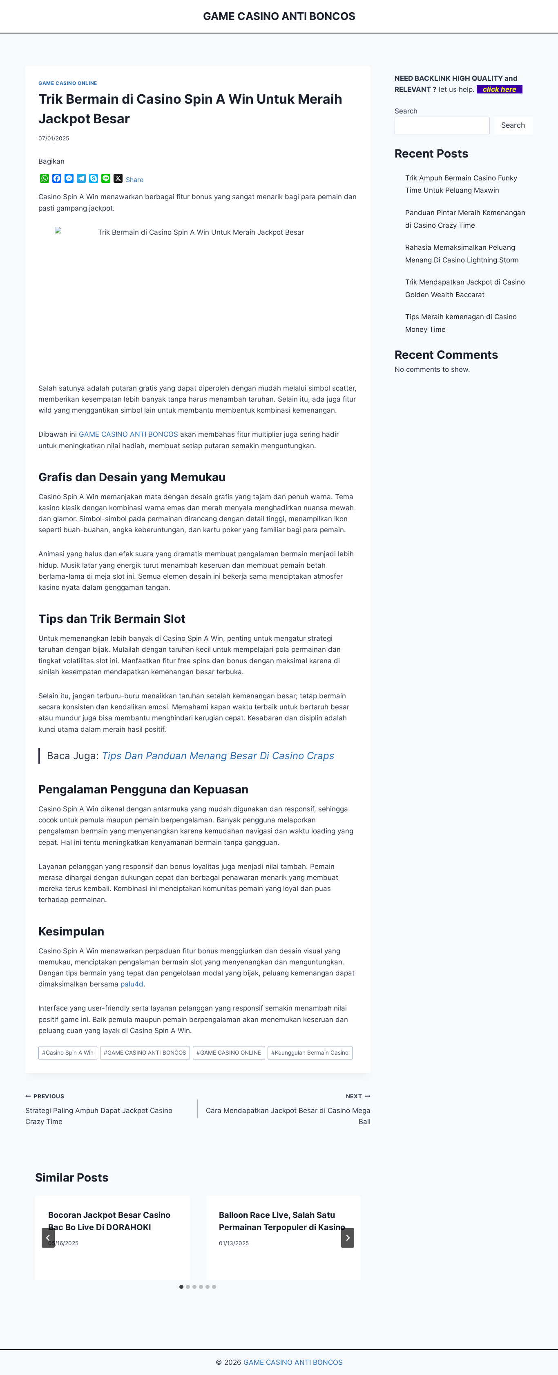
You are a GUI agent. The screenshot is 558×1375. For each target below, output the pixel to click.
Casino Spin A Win (68, 1052)
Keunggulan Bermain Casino (309, 1052)
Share (134, 179)
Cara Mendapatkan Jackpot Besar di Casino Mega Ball (288, 1109)
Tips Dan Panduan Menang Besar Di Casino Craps (218, 756)
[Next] (347, 1238)
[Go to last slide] (48, 1238)
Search (406, 111)
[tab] (181, 1287)
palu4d (132, 984)
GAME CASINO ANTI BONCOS (145, 1052)
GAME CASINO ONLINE (67, 83)
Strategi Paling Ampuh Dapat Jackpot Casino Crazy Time (98, 1109)
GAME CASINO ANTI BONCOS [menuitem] (128, 434)
